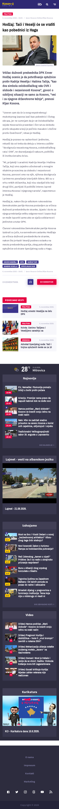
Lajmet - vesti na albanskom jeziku (29, 459)
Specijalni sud (28, 266)
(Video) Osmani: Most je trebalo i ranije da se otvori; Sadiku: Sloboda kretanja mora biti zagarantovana (29, 661)
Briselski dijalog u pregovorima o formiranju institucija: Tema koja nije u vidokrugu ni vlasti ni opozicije (29, 593)
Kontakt (29, 773)
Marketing (29, 781)
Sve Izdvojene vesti (43, 604)
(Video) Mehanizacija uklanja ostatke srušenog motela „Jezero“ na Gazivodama (29, 649)
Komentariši (30, 282)
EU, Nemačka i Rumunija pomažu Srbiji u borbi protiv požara (29, 390)
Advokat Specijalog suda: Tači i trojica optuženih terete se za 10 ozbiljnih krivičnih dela (29, 344)
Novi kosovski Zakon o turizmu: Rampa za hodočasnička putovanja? (29, 548)
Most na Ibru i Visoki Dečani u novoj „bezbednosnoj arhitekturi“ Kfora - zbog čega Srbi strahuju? (29, 537)
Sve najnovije (46, 445)
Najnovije (29, 378)
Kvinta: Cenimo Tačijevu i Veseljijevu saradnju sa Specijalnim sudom (29, 328)
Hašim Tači (32, 262)
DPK (22, 262)
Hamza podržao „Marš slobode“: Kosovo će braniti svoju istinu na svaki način (29, 411)
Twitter (17, 792)
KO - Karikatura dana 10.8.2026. (29, 716)
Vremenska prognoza (39, 4)
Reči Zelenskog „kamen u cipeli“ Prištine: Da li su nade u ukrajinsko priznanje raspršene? (29, 559)
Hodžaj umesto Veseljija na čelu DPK (29, 311)
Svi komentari (46, 282)
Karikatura (29, 692)
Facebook (8, 792)
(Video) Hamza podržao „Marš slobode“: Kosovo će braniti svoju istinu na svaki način (29, 626)
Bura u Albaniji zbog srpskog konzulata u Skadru (29, 571)
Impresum (29, 765)
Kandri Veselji (10, 266)
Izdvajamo (29, 525)
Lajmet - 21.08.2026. (29, 488)
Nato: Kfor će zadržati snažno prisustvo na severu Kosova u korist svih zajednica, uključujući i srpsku (29, 423)
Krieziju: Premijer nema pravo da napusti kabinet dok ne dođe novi (29, 401)
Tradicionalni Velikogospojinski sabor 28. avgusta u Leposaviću (29, 434)
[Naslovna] (8, 4)
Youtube (42, 792)
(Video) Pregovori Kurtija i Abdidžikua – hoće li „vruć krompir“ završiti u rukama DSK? (29, 638)
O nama (29, 757)
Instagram (25, 792)
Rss (50, 792)
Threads (34, 792)
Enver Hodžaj (10, 262)
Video (29, 615)
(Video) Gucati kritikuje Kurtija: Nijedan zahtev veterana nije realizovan (29, 672)
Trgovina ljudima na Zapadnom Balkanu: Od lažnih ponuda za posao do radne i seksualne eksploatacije (29, 581)
